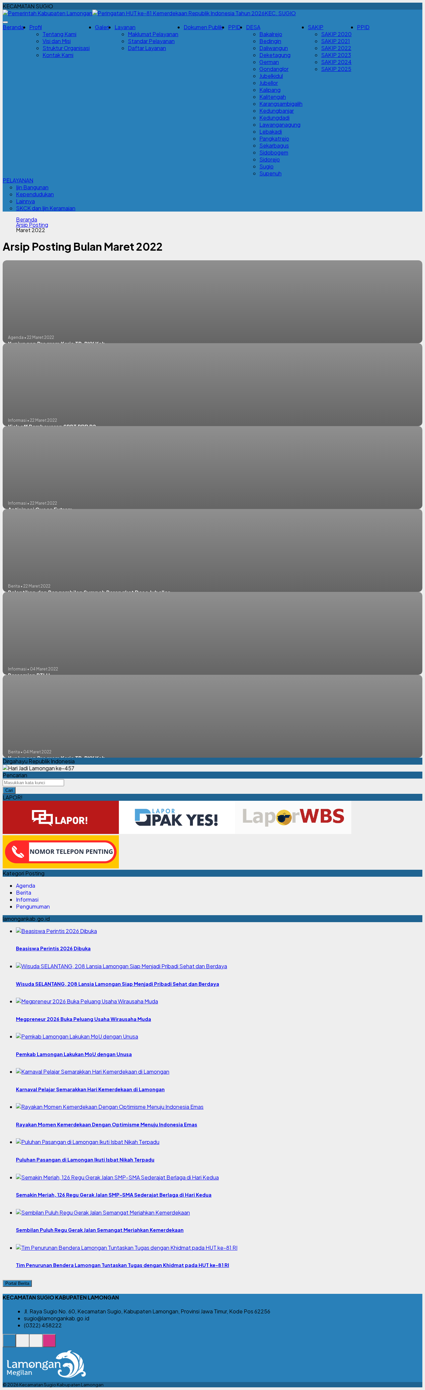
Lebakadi (270, 131)
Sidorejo (269, 159)
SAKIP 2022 (336, 47)
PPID (234, 27)
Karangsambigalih (280, 103)
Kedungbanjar (276, 110)
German (269, 61)
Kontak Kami (57, 54)
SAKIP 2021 (335, 40)
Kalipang (270, 89)
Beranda (13, 27)
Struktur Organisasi (66, 47)
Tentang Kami (59, 34)
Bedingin (270, 40)
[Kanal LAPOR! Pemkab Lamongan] (22, 1344)
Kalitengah (272, 96)
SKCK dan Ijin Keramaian (45, 208)
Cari (9, 790)
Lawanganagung (279, 124)
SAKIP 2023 (336, 54)
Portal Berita (17, 1283)
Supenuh (270, 173)
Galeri (102, 27)
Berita (23, 892)
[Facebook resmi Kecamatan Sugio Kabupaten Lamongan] (35, 1344)
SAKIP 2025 (336, 68)
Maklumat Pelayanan (153, 34)
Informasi (27, 899)
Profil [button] (35, 27)
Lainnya (25, 201)
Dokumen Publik (203, 27)
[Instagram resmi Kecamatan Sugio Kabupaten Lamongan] (49, 1344)
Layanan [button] (125, 27)
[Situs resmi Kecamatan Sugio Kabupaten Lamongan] (9, 1344)
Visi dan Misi (56, 40)
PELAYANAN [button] (18, 180)
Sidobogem (273, 152)
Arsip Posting (32, 224)
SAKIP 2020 (336, 34)
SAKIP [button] (315, 27)
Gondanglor (274, 68)
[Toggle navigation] (5, 22)
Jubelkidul (271, 75)
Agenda (25, 885)
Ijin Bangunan (32, 187)
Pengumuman (33, 906)
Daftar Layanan (147, 47)
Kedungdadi (274, 117)
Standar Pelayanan (151, 40)
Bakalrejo (270, 34)
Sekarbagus (274, 145)
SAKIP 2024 (336, 61)
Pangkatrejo (274, 138)
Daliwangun (273, 47)
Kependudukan (35, 194)
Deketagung (275, 54)
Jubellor (268, 82)
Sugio (266, 166)
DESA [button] (253, 27)
